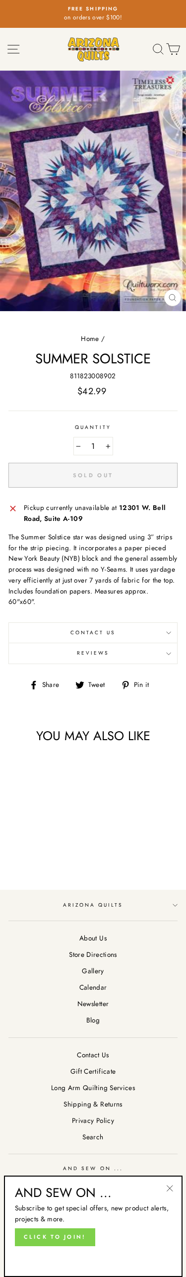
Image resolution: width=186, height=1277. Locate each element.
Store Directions (93, 954)
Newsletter (93, 1004)
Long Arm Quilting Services (93, 1088)
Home (90, 338)
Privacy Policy (93, 1120)
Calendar (93, 987)
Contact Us (93, 632)
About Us (93, 938)
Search (92, 1137)
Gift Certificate (93, 1071)
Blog (93, 1020)
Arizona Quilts (93, 905)
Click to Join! (55, 1237)
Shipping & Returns (92, 1104)
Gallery (93, 971)
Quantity (93, 427)
